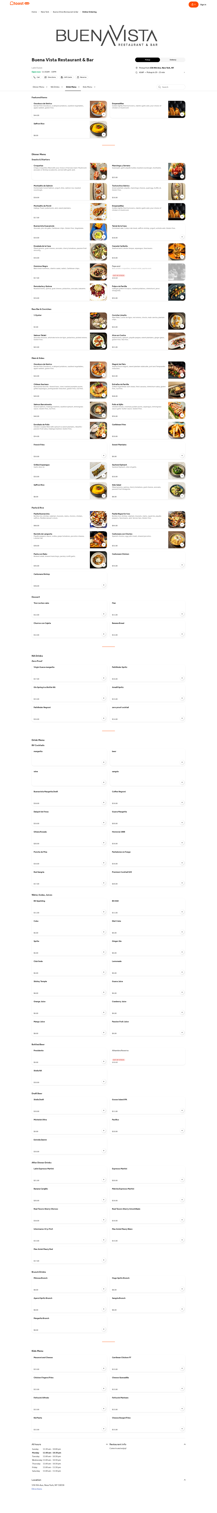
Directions (37, 1488)
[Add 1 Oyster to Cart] (104, 326)
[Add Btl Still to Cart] (182, 912)
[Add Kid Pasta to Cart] (104, 1429)
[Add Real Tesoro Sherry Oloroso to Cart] (104, 1220)
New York (45, 12)
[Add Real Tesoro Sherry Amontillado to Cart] (182, 1220)
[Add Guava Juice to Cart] (182, 992)
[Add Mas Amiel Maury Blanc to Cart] (182, 1240)
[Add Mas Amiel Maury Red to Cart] (104, 1260)
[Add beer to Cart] (182, 762)
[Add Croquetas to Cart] (104, 176)
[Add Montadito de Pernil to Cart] (104, 217)
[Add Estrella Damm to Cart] (104, 1151)
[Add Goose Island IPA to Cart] (182, 1110)
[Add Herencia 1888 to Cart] (182, 843)
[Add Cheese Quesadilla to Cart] (182, 1388)
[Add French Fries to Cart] (104, 456)
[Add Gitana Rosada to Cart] (104, 843)
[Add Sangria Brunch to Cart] (182, 1309)
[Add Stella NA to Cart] (104, 1081)
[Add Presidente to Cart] (104, 1061)
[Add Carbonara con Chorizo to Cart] (182, 545)
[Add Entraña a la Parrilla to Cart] (182, 395)
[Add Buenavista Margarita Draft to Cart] (104, 802)
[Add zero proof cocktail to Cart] (182, 718)
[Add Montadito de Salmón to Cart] (104, 197)
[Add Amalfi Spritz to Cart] (182, 698)
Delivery (173, 60)
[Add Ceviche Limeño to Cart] (182, 326)
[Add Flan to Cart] (182, 614)
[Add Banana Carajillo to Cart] (104, 1200)
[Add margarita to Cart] (104, 762)
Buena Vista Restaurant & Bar (65, 12)
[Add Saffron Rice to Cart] (104, 134)
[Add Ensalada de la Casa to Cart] (104, 257)
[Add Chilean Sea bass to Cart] (104, 395)
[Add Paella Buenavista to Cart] (104, 525)
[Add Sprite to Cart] (104, 952)
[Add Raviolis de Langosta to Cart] (104, 545)
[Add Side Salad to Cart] (182, 496)
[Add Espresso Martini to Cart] (182, 1180)
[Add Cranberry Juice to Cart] (182, 1012)
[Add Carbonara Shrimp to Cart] (104, 585)
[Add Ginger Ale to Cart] (182, 952)
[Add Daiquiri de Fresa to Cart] (104, 823)
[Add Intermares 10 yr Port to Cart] (104, 1240)
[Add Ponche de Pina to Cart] (104, 863)
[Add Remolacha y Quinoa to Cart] (104, 297)
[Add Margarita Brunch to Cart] (104, 1329)
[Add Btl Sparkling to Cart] (104, 912)
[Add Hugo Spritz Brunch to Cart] (182, 1289)
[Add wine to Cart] (104, 782)
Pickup (147, 60)
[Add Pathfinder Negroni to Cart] (104, 718)
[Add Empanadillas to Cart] (182, 114)
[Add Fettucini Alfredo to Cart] (104, 1409)
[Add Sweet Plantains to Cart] (182, 456)
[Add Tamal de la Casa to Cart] (182, 237)
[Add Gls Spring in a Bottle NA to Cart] (104, 698)
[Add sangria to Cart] (182, 782)
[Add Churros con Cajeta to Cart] (104, 634)
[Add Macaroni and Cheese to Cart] (104, 1368)
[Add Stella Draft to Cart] (104, 1110)
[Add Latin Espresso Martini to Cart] (104, 1180)
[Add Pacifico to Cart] (182, 1130)
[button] (40, 87)
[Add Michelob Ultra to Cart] (104, 1130)
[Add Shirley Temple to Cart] (104, 992)
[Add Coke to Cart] (104, 932)
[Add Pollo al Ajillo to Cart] (182, 415)
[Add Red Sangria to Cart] (104, 883)
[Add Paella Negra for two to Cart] (182, 525)
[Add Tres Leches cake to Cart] (104, 614)
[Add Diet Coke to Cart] (182, 932)
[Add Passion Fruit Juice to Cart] (182, 1032)
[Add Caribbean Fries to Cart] (182, 435)
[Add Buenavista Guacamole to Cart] (104, 237)
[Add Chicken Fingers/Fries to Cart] (104, 1388)
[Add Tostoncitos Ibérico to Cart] (182, 197)
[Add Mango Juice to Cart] (104, 1032)
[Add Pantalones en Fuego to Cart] (182, 863)
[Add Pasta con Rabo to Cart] (104, 565)
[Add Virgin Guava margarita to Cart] (104, 678)
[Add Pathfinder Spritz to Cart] (182, 678)
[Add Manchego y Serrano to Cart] (182, 176)
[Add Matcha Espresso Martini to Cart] (182, 1200)
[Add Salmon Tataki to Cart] (104, 346)
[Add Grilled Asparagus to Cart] (104, 476)
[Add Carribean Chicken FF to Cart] (182, 1368)
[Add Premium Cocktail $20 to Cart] (182, 883)
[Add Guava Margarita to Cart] (182, 823)
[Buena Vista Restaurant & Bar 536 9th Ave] (19, 3)
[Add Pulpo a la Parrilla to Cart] (182, 297)
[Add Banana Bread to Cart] (182, 634)
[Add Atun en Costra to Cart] (182, 346)
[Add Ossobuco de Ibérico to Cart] (104, 114)
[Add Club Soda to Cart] (104, 972)
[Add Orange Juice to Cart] (104, 1012)
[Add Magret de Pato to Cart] (182, 375)
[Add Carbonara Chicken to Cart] (182, 565)
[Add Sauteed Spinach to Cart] (182, 476)
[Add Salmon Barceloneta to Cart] (104, 415)
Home (34, 12)
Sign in (203, 4)
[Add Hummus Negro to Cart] (104, 277)
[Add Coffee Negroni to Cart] (182, 802)
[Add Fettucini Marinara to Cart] (182, 1409)
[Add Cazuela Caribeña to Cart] (182, 257)
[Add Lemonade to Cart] (182, 972)
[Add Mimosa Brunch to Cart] (104, 1289)
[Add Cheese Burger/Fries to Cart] (182, 1429)
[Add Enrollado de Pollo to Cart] (104, 435)
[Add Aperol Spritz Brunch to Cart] (104, 1309)
